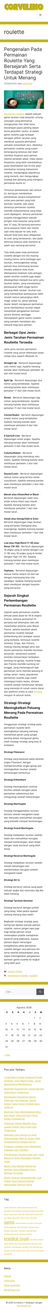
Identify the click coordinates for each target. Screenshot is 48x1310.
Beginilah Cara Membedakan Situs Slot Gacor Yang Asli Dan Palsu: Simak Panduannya (22, 1115)
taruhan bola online (37, 1250)
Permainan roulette (14, 114)
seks (15, 1243)
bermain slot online (29, 1211)
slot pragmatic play (36, 1247)
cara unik (21, 1214)
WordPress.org (12, 1290)
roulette (33, 975)
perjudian (22, 1231)
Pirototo (38, 691)
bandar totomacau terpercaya (27, 1207)
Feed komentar (12, 1285)
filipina (22, 1218)
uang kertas (8, 1254)
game (9, 1222)
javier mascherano (10, 1227)
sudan (28, 1250)
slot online (25, 1247)
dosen (9, 1218)
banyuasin (7, 1211)
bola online (39, 1211)
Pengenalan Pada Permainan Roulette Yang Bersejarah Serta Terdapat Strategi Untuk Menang (23, 63)
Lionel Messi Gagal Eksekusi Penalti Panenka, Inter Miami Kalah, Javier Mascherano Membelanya (23, 1081)
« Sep (7, 1055)
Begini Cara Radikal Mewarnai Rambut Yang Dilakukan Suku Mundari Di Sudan (20, 1169)
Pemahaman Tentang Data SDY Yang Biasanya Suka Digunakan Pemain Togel (24, 1158)
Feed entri (9, 1280)
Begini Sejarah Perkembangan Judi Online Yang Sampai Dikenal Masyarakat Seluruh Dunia (22, 1181)
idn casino (30, 1223)
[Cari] (40, 992)
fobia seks (33, 1218)
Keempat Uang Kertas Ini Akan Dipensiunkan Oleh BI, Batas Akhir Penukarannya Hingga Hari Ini (22, 1138)
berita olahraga (17, 1211)
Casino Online (15, 971)
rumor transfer (9, 1243)
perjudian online (31, 1231)
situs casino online (24, 1243)
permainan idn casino (11, 1234)
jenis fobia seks (22, 1227)
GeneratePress (24, 1305)
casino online (29, 1214)
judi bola (31, 1227)
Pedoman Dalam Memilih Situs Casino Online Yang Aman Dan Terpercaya (20, 1127)
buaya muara (13, 1214)
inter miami (38, 1223)
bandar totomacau (10, 1207)
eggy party (16, 1218)
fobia (27, 1218)
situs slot (34, 1243)
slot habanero (16, 1247)
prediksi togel (16, 1238)
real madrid (33, 1239)
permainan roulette (18, 975)
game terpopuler (20, 1223)
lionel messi (14, 1231)
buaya (6, 1214)
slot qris (7, 1250)
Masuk (7, 1276)
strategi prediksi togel (17, 1250)
